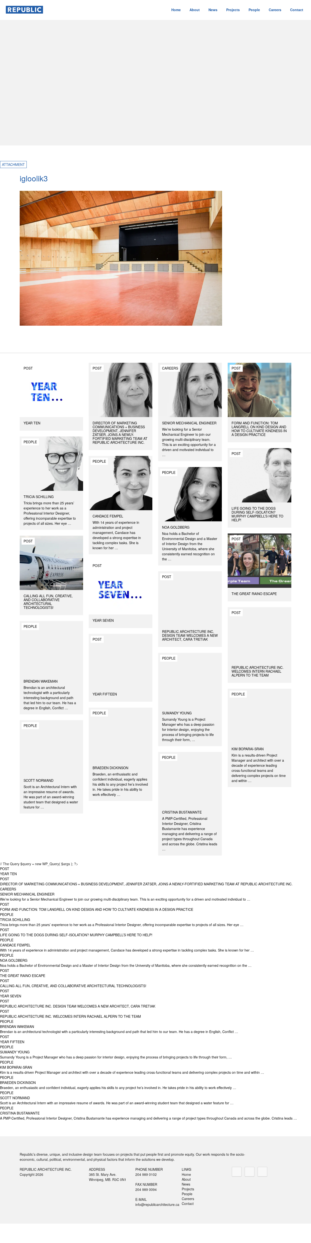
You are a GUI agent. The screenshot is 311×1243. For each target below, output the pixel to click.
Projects (233, 9)
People (254, 9)
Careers (275, 9)
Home (176, 9)
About (195, 9)
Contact (296, 9)
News (212, 9)
